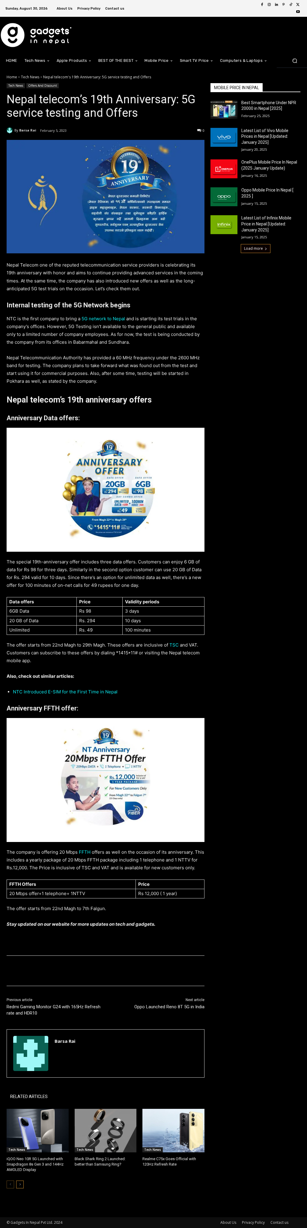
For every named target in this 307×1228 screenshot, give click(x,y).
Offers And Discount (42, 85)
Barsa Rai (27, 130)
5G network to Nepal (102, 318)
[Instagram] (269, 4)
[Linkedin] (276, 4)
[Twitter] (298, 4)
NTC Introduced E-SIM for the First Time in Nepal (65, 692)
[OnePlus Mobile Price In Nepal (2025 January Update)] (223, 168)
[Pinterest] (283, 4)
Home (12, 77)
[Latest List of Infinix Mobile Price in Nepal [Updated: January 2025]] (223, 224)
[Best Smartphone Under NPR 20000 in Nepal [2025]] (223, 109)
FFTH (85, 852)
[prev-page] (10, 1184)
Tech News (30, 77)
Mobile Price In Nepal (236, 87)
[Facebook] (262, 4)
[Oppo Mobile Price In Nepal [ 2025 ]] (223, 196)
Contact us (279, 1222)
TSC (174, 645)
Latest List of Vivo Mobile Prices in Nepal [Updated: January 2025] (264, 136)
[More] (105, 971)
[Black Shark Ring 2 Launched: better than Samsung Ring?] (106, 1130)
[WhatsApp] (91, 971)
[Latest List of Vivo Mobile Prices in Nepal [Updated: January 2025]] (223, 137)
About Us (228, 1222)
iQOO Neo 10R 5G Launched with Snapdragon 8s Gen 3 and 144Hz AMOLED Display (35, 1164)
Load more (253, 248)
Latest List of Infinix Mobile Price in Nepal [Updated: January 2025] (266, 224)
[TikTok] (290, 4)
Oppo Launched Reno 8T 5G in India (169, 1006)
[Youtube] (298, 12)
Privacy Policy (253, 1222)
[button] (295, 60)
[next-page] (20, 1184)
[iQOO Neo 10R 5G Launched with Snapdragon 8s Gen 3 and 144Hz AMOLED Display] (38, 1130)
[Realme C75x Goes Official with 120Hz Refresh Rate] (173, 1130)
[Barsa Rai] (10, 130)
